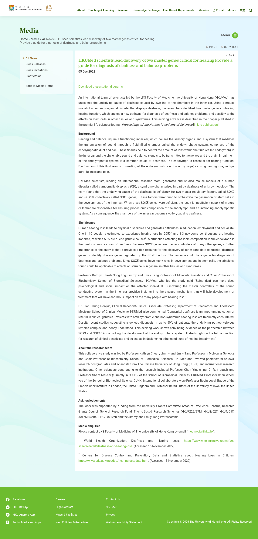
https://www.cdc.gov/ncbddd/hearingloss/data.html (113, 460)
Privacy (110, 514)
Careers (61, 499)
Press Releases (35, 64)
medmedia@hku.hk (200, 431)
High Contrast (64, 507)
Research (123, 10)
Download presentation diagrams (100, 86)
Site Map (111, 507)
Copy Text (231, 46)
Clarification (33, 76)
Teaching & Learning (101, 10)
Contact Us (113, 499)
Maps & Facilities (66, 514)
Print (213, 46)
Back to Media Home (39, 86)
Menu (225, 35)
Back (231, 55)
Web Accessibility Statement (124, 522)
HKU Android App (24, 514)
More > (231, 10)
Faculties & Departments (178, 10)
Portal (219, 10)
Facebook (19, 499)
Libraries (203, 10)
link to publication (206, 124)
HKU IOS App (21, 507)
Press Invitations (36, 70)
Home (24, 39)
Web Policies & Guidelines (72, 522)
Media (35, 39)
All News (48, 39)
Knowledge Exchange (146, 10)
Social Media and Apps (26, 522)
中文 (242, 10)
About (81, 10)
